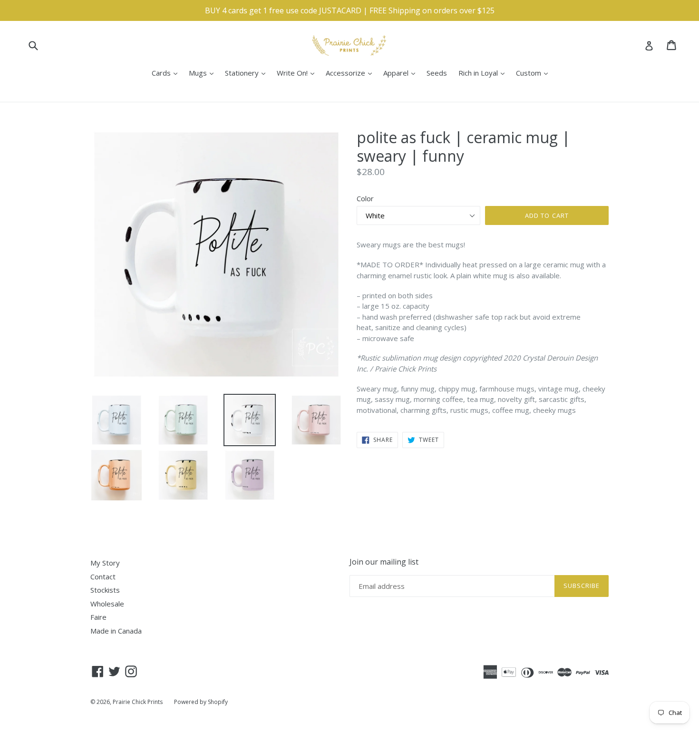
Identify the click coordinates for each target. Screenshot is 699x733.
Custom (534, 73)
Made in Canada (116, 630)
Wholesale (107, 603)
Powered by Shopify (201, 702)
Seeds (437, 73)
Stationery (247, 73)
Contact (103, 576)
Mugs (203, 73)
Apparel (401, 73)
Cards (167, 73)
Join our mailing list (384, 562)
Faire (98, 617)
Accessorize (351, 73)
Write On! (298, 73)
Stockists (105, 590)
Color (365, 198)
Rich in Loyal (483, 73)
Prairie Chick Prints (138, 702)
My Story (105, 562)
